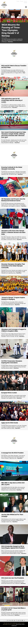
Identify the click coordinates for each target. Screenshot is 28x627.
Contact (25, 2)
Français (21, 1)
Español (25, 1)
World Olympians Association (4, 4)
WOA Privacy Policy (20, 624)
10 (22, 620)
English (17, 1)
